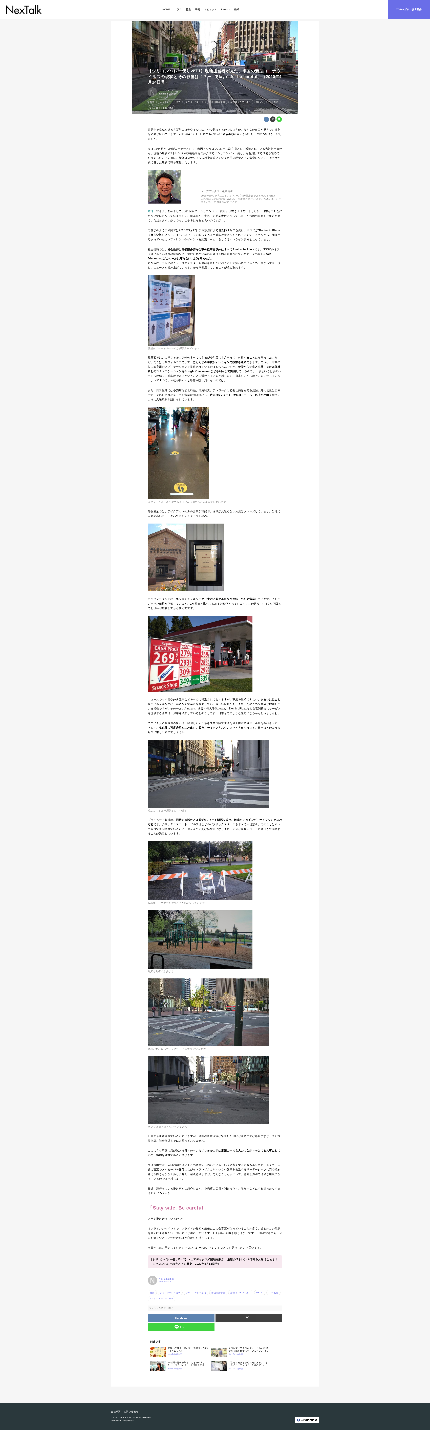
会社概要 (116, 1411)
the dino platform (126, 1420)
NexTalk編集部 (167, 93)
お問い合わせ (131, 1411)
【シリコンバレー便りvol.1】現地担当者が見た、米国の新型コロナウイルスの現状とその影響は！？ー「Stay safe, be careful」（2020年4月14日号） (215, 76)
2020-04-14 (166, 90)
